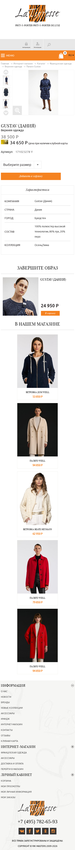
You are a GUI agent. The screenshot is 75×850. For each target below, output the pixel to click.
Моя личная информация (16, 791)
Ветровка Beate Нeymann (37, 529)
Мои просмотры (10, 786)
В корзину (50, 313)
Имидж (5, 718)
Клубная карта (9, 741)
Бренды (5, 702)
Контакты (7, 730)
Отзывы (5, 735)
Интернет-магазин (11, 724)
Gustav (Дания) (18, 125)
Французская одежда (14, 752)
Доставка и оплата (12, 763)
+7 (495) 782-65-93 (38, 821)
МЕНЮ (10, 55)
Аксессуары (8, 713)
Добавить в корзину (31, 176)
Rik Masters (39, 846)
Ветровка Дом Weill (37, 392)
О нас (4, 691)
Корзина (6, 780)
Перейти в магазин (12, 769)
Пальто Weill (37, 460)
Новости (6, 696)
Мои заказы (8, 797)
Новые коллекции (12, 707)
